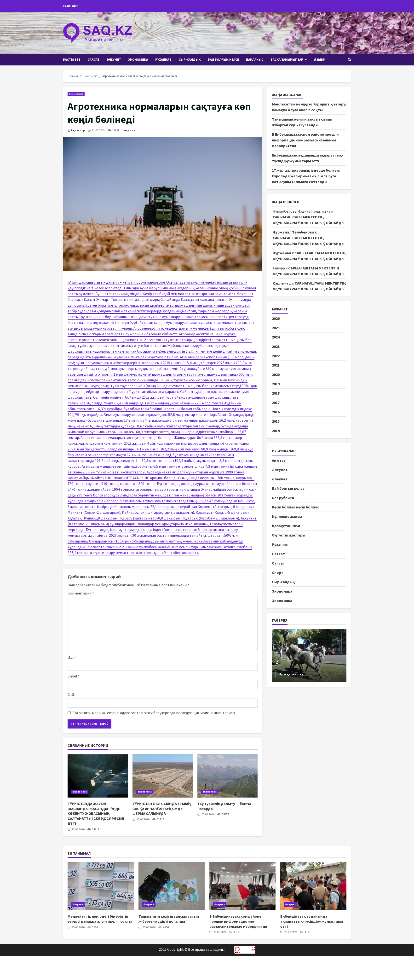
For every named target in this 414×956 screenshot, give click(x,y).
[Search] (349, 59)
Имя (72, 657)
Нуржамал (282, 253)
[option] (309, 655)
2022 (276, 355)
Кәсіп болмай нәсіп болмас (295, 506)
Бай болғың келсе (223, 59)
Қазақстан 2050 (286, 525)
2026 (276, 318)
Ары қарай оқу (291, 674)
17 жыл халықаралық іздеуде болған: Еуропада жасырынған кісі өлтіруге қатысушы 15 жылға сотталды (306, 176)
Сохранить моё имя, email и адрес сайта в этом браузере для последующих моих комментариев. (154, 712)
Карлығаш (282, 283)
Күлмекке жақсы (287, 516)
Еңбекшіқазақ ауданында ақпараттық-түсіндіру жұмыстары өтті (313, 886)
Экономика (138, 59)
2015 (276, 421)
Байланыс (254, 59)
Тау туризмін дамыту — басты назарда (227, 776)
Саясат (93, 59)
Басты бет (71, 59)
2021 (276, 365)
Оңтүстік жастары (288, 534)
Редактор (78, 130)
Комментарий (81, 593)
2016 (276, 411)
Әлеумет (114, 59)
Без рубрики (283, 497)
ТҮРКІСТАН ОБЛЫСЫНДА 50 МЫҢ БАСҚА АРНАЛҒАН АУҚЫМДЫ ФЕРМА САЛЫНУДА (162, 776)
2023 (276, 346)
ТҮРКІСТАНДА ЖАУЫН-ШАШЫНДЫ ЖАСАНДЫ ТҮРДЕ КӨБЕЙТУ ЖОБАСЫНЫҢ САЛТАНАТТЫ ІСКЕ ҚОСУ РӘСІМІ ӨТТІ (98, 776)
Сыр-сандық (190, 59)
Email (74, 676)
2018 (276, 393)
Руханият (163, 59)
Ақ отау (279, 460)
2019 (276, 383)
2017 (276, 402)
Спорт (277, 572)
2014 (276, 430)
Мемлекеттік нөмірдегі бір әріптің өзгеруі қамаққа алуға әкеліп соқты (101, 886)
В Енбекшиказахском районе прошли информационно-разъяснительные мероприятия (305, 140)
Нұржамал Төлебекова (293, 232)
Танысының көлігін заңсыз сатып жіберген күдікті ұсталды (171, 886)
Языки (319, 59)
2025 (276, 327)
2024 (276, 337)
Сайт (72, 694)
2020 (276, 374)
